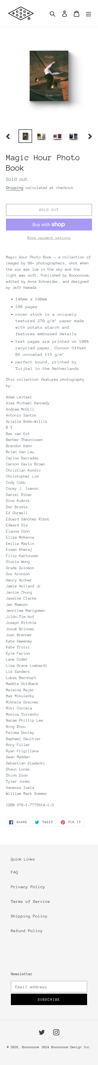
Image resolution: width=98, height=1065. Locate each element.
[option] (25, 136)
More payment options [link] (49, 238)
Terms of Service (30, 901)
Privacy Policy (28, 886)
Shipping (14, 188)
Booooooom (30, 1047)
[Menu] (88, 13)
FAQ (14, 872)
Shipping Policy (29, 916)
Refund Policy (27, 930)
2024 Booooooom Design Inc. (66, 1047)
